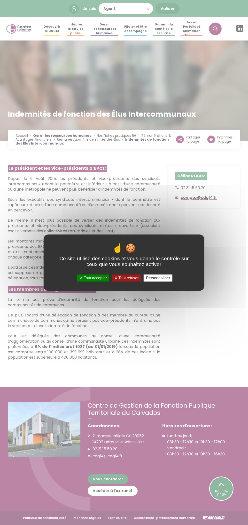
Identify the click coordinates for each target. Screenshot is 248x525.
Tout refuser (128, 278)
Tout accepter (95, 278)
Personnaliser (158, 278)
